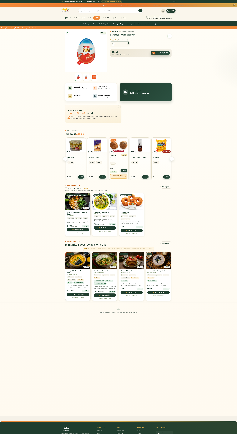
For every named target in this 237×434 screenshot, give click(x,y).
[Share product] (169, 36)
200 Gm (135, 162)
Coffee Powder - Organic (138, 157)
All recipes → (166, 186)
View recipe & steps (78, 233)
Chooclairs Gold (94, 157)
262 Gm (71, 162)
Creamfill (156, 157)
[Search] (140, 10)
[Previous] (65, 159)
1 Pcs (112, 163)
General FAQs (120, 430)
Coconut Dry (114, 157)
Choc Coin (70, 157)
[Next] (172, 159)
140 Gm (99, 162)
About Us (99, 430)
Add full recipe (79, 229)
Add (82, 177)
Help (174, 1)
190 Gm (156, 162)
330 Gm (92, 162)
